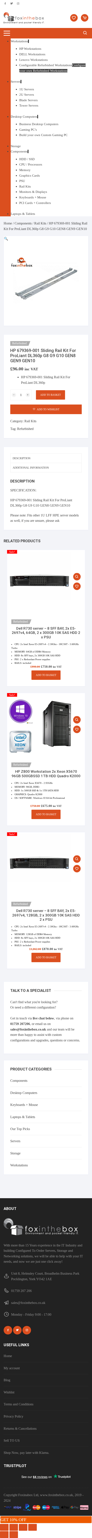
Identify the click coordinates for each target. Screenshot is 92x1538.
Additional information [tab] (31, 467)
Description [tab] (21, 458)
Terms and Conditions (18, 1404)
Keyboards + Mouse (32, 197)
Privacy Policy (13, 1416)
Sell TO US (12, 1440)
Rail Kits (25, 186)
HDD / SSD (27, 159)
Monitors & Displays (33, 192)
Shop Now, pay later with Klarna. (26, 1452)
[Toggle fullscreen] (13, 1527)
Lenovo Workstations (33, 60)
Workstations (19, 41)
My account (12, 1368)
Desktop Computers (24, 116)
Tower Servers (28, 105)
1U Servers (26, 89)
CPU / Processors (30, 164)
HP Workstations (30, 48)
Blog (7, 1380)
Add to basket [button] (46, 675)
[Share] (23, 1527)
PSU (22, 181)
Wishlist (9, 1392)
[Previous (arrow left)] (4, 1534)
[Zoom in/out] (4, 1527)
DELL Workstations (32, 54)
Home (8, 223)
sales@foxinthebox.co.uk (28, 1029)
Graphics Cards (29, 175)
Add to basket (50, 394)
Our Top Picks (20, 1129)
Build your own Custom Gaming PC (43, 135)
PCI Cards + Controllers (35, 203)
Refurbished (25, 429)
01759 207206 (20, 1024)
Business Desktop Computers (38, 124)
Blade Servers (28, 100)
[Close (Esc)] (32, 1527)
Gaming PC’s (28, 129)
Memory (25, 170)
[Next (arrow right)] (13, 1534)
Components (19, 151)
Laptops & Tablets (23, 214)
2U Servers (26, 94)
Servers (16, 81)
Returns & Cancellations (20, 1428)
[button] (6, 238)
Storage (16, 146)
